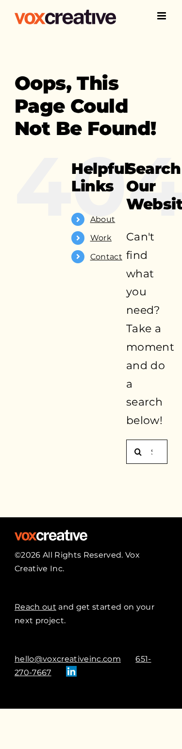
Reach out (35, 607)
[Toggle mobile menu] (162, 16)
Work (101, 237)
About (103, 219)
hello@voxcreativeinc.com (68, 659)
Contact (106, 256)
